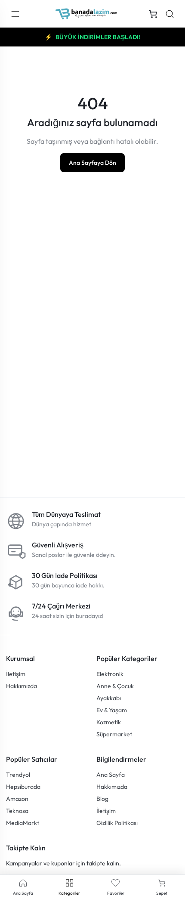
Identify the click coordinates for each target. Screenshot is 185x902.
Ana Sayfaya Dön (92, 163)
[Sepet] (153, 14)
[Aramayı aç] (169, 14)
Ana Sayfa (110, 774)
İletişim (15, 674)
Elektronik (109, 674)
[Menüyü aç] (15, 14)
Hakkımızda (21, 686)
